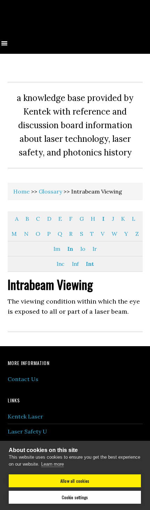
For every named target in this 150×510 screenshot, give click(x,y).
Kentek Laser (25, 416)
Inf (75, 263)
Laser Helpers (75, 21)
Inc (60, 263)
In (70, 248)
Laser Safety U (27, 431)
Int (89, 263)
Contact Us (23, 379)
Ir (94, 248)
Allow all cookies (74, 481)
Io (82, 248)
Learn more (52, 464)
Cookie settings (75, 497)
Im (56, 248)
